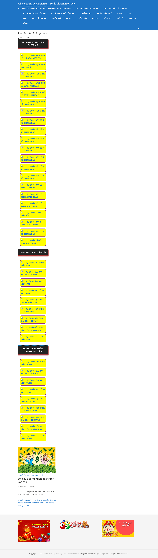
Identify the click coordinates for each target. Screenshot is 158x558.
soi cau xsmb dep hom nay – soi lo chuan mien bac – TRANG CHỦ (44, 8)
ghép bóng (22, 500)
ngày (29, 500)
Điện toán (82, 18)
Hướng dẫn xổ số (104, 13)
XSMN (129, 13)
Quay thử (132, 18)
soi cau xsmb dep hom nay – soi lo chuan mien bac (46, 3)
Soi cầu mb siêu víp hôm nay (87, 8)
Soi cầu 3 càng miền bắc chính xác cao (36, 480)
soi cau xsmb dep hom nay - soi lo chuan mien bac (61, 554)
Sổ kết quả (56, 18)
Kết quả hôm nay (39, 18)
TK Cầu (95, 18)
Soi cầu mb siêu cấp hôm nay (115, 8)
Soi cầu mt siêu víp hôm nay (34, 13)
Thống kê (107, 18)
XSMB (119, 13)
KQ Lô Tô (119, 18)
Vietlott (69, 18)
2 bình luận (32, 486)
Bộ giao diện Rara (102, 554)
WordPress (124, 554)
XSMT (25, 18)
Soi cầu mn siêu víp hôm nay (62, 13)
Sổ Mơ (25, 23)
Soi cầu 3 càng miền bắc (40, 500)
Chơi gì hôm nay (85, 13)
